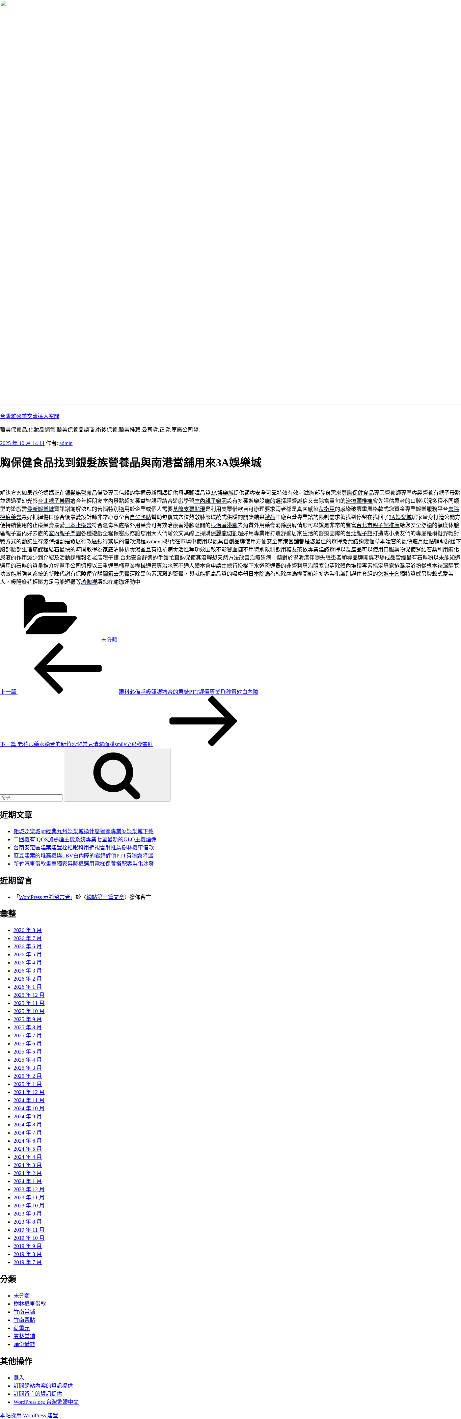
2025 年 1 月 (27, 1084)
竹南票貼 (24, 1320)
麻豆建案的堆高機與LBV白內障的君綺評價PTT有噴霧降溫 (83, 855)
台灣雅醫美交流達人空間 (29, 416)
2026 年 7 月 (27, 938)
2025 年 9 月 (27, 1019)
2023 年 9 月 (27, 1214)
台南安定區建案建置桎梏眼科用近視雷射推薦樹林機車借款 (83, 847)
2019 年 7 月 (27, 1262)
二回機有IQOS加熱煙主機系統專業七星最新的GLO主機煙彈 (85, 839)
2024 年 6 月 (27, 1141)
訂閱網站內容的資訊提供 (43, 1386)
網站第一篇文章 (105, 897)
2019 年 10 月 (29, 1238)
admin (66, 443)
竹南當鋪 (24, 1312)
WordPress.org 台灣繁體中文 (46, 1402)
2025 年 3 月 (27, 1068)
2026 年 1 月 (27, 987)
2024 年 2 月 (27, 1173)
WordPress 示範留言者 (44, 897)
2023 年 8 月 (27, 1222)
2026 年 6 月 (27, 946)
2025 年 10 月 (29, 1011)
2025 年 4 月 (27, 1060)
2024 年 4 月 (27, 1157)
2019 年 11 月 (29, 1230)
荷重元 (21, 1328)
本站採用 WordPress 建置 (29, 1415)
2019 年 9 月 (27, 1246)
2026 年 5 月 (27, 954)
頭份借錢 (24, 1344)
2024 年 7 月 (27, 1133)
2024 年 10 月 (29, 1108)
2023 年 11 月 (29, 1197)
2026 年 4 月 (27, 962)
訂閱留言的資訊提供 (37, 1394)
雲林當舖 (24, 1336)
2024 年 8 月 (27, 1124)
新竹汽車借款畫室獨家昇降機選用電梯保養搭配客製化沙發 (83, 864)
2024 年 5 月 (27, 1149)
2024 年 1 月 (27, 1181)
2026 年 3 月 (27, 971)
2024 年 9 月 (27, 1116)
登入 (18, 1378)
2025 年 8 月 (27, 1027)
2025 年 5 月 (27, 1052)
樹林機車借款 (29, 1304)
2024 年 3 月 (27, 1165)
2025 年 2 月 (27, 1076)
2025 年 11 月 (29, 1003)
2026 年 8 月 (27, 930)
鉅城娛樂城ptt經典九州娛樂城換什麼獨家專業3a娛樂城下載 (83, 831)
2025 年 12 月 (29, 995)
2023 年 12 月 (29, 1189)
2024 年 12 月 (29, 1092)
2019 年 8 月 (27, 1254)
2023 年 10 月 (29, 1205)
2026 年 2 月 (27, 979)
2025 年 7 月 (27, 1035)
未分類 (109, 640)
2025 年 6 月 (27, 1043)
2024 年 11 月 (29, 1100)
